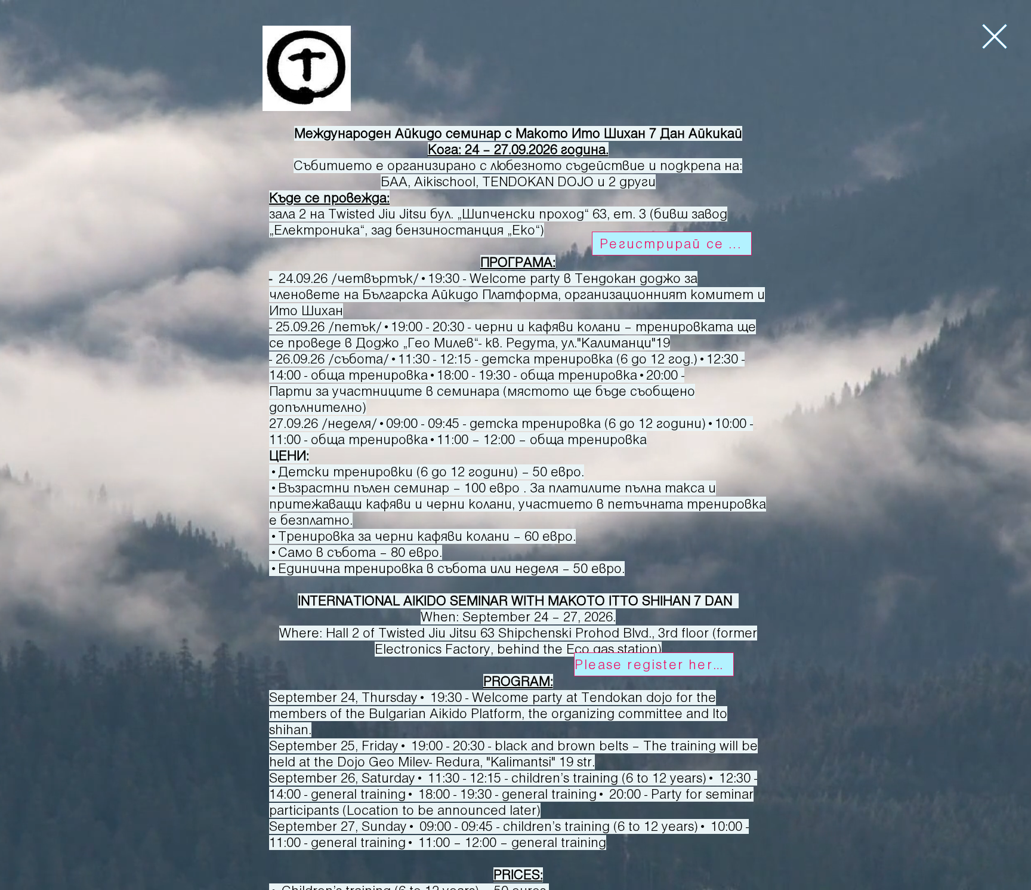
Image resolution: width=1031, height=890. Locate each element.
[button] (994, 36)
